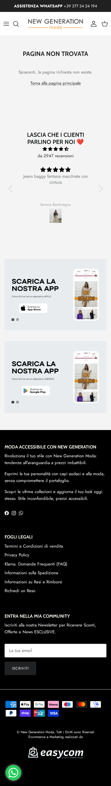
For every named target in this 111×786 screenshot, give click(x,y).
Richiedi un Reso (20, 591)
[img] (55, 149)
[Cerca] (19, 24)
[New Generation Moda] (55, 24)
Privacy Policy (17, 555)
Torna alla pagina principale (55, 83)
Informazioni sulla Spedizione (31, 573)
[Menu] (6, 24)
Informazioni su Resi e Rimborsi (33, 582)
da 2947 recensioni (56, 156)
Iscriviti (20, 668)
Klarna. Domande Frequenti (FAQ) (36, 564)
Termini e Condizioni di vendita (34, 546)
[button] (12, 189)
